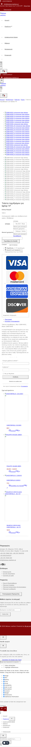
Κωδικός (9, 367)
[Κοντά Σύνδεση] (3, 637)
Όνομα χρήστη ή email (14, 360)
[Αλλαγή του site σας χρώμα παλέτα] (5, 743)
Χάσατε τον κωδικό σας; (15, 381)
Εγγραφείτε (24, 386)
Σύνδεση (15, 377)
